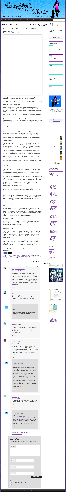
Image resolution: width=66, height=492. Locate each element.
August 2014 (53, 209)
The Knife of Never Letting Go (14, 97)
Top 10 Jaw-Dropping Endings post (10, 116)
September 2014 (54, 208)
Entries (53, 319)
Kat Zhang (51, 258)
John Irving (52, 142)
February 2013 (54, 229)
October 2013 (53, 219)
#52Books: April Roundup (55, 175)
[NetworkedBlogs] (56, 119)
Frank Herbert (52, 157)
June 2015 (53, 202)
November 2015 (54, 197)
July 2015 (53, 201)
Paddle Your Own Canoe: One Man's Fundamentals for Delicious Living (55, 147)
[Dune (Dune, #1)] (61, 159)
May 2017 (53, 187)
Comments (54, 320)
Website (12, 473)
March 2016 (53, 194)
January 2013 (53, 230)
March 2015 (53, 204)
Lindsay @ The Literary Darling (18, 269)
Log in (52, 318)
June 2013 (53, 224)
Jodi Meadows (51, 253)
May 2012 (53, 239)
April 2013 (53, 226)
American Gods (52, 137)
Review (18, 255)
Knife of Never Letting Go (11, 256)
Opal (13, 293)
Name (13, 461)
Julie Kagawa (51, 249)
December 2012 (54, 231)
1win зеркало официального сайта (21, 19)
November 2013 (54, 218)
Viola (7, 257)
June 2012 (53, 238)
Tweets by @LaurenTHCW (53, 169)
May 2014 (53, 212)
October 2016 (53, 191)
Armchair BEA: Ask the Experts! (9, 24)
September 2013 (54, 221)
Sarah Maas (51, 251)
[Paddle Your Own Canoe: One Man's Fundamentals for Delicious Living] (61, 149)
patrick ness (25, 256)
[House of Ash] (61, 154)
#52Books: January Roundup (56, 179)
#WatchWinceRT (8, 19)
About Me (32, 19)
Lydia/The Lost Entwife (16, 341)
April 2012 (53, 240)
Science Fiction (22, 255)
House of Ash (52, 152)
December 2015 (54, 196)
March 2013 (53, 228)
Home (2, 19)
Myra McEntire (51, 252)
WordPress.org (54, 321)
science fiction (35, 256)
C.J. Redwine (51, 254)
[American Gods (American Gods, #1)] (61, 139)
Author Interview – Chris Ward (27, 298)
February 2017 (54, 189)
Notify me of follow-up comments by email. (18, 482)
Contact (37, 19)
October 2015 (53, 199)
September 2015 (54, 200)
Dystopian (14, 255)
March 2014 (53, 214)
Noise (22, 256)
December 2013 (54, 217)
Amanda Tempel (15, 397)
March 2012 (53, 241)
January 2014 (53, 216)
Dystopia (5, 256)
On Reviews (42, 19)
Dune (50, 156)
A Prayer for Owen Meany (54, 141)
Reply (13, 287)
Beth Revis (51, 256)
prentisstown (30, 256)
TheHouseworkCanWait (17, 32)
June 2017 (53, 186)
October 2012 (53, 233)
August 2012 (53, 236)
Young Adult (28, 255)
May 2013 (53, 225)
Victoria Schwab (52, 257)
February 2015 (54, 206)
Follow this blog (56, 121)
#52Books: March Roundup (56, 176)
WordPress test (54, 174)
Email (13, 467)
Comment (13, 446)
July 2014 (53, 210)
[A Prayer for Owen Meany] (61, 144)
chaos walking (37, 255)
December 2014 (54, 207)
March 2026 (53, 185)
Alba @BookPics (15, 324)
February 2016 (54, 195)
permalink (20, 257)
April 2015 (53, 203)
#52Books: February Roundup (56, 178)
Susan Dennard (52, 247)
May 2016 (53, 193)
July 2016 (53, 192)
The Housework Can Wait (29, 490)
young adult (10, 257)
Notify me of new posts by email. (16, 484)
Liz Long (50, 250)
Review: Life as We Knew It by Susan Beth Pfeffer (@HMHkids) (39, 25)
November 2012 (54, 232)
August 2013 (53, 222)
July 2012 (53, 237)
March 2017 (53, 188)
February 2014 (54, 215)
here (16, 101)
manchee (18, 256)
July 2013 (53, 223)
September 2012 (54, 234)
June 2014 (53, 211)
